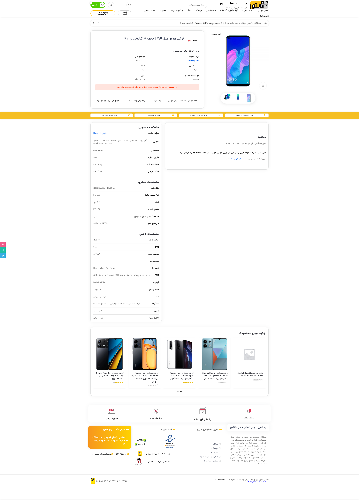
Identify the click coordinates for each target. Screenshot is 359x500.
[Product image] (214, 354)
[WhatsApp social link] (101, 101)
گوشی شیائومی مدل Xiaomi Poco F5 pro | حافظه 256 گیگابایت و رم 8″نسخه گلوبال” (181, 376)
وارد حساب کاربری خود (238, 158)
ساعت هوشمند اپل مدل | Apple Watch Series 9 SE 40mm (251, 375)
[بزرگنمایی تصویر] (262, 85)
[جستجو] (129, 5)
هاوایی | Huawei (193, 60)
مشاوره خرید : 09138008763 (103, 13)
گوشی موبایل (246, 23)
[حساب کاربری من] (111, 5)
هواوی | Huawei (231, 23)
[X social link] (109, 101)
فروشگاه (257, 23)
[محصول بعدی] (93, 23)
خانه (265, 23)
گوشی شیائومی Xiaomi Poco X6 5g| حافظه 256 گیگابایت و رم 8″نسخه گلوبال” (110, 376)
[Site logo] (259, 4)
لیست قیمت (124, 13)
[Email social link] (105, 101)
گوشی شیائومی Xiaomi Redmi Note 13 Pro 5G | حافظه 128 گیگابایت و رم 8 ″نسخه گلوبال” (215, 376)
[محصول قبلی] (98, 23)
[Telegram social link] (98, 101)
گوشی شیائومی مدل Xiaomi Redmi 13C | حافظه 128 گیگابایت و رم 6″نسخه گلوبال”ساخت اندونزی (144, 377)
